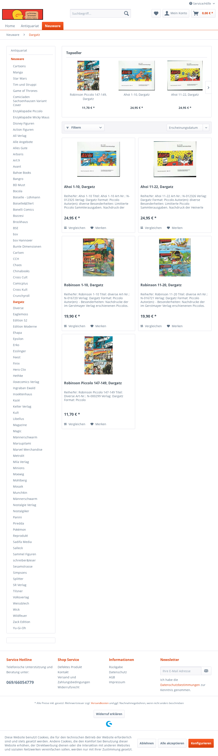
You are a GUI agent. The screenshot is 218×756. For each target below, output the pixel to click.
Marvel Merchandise (27, 449)
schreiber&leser (24, 560)
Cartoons (19, 66)
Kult (16, 413)
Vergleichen (76, 228)
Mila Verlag (21, 462)
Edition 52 (20, 320)
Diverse (18, 308)
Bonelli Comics (23, 210)
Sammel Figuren (24, 554)
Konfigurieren (201, 743)
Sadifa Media (22, 542)
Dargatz (18, 302)
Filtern (75, 127)
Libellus (18, 419)
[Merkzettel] (156, 13)
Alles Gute (20, 148)
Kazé (16, 400)
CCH (16, 259)
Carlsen (18, 253)
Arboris (18, 154)
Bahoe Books (22, 173)
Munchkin (20, 493)
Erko (16, 345)
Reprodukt (20, 536)
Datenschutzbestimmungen (180, 685)
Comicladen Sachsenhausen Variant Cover (30, 101)
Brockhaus (20, 222)
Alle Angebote (23, 142)
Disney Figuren (23, 123)
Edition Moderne (25, 326)
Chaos (17, 265)
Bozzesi (18, 216)
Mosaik (18, 486)
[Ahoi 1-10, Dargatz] (137, 75)
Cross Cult (20, 277)
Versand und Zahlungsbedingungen (74, 679)
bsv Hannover (23, 240)
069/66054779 (20, 682)
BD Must (19, 185)
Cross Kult (20, 290)
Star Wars (20, 78)
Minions (18, 468)
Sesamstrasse (23, 566)
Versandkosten (100, 703)
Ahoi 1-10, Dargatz (137, 95)
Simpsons (20, 573)
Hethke (18, 376)
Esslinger (19, 351)
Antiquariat (19, 50)
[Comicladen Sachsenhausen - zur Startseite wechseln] (22, 14)
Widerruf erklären (109, 714)
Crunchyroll (21, 296)
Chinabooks (21, 271)
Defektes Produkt (70, 667)
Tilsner (18, 591)
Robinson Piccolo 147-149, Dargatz (88, 97)
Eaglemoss (20, 314)
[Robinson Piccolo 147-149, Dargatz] (88, 75)
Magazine (20, 425)
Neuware (17, 59)
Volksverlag (21, 597)
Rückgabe (116, 667)
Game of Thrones (25, 91)
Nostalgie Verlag (24, 505)
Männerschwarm (25, 437)
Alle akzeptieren (172, 743)
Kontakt (63, 672)
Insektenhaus (22, 394)
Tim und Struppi (24, 85)
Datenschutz (118, 672)
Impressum (117, 682)
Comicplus (20, 283)
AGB (112, 677)
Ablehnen (147, 743)
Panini (17, 517)
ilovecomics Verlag (26, 382)
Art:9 (16, 160)
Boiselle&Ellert (23, 203)
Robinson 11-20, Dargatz (161, 285)
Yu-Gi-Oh (19, 628)
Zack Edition (21, 622)
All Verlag (19, 136)
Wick (16, 609)
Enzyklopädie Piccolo (27, 111)
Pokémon (19, 529)
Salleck (18, 548)
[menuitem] (100, 13)
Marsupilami (22, 443)
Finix (16, 363)
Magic (17, 431)
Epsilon (18, 339)
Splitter (18, 579)
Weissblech (21, 603)
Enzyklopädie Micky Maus (31, 117)
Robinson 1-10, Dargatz (83, 285)
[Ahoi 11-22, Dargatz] (185, 75)
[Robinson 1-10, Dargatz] (98, 257)
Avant (17, 166)
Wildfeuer (20, 616)
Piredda (18, 523)
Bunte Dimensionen (27, 246)
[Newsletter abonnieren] (206, 671)
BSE (15, 228)
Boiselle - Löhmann (26, 197)
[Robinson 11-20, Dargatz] (175, 257)
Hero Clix (19, 369)
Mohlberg (20, 480)
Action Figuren (23, 130)
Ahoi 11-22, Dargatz (185, 95)
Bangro (18, 179)
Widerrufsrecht (68, 687)
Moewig (18, 474)
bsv (15, 234)
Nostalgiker (21, 511)
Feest (16, 357)
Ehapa (17, 333)
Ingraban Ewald (24, 388)
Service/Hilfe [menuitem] (202, 3)
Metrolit (18, 456)
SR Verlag (19, 585)
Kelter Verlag (22, 406)
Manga (18, 72)
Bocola (17, 191)
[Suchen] (126, 13)
